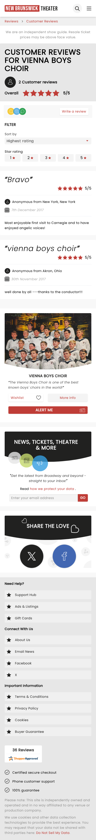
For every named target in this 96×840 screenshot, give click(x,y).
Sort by (11, 134)
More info (68, 397)
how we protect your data (52, 488)
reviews (11, 21)
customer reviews (42, 21)
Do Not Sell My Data (52, 832)
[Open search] (77, 8)
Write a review (74, 111)
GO (83, 497)
